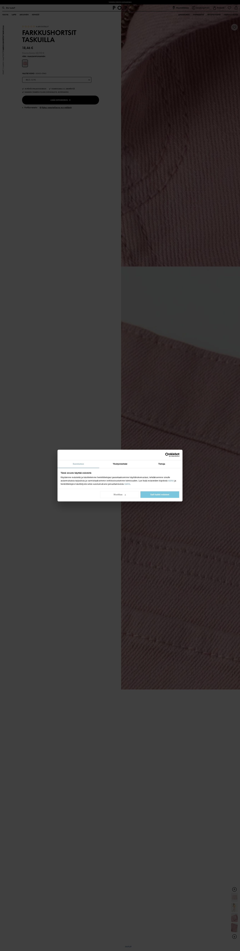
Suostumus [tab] (78, 464)
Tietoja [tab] (161, 464)
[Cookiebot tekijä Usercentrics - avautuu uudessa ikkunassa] (167, 455)
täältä (171, 480)
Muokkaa (118, 494)
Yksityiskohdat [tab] (120, 464)
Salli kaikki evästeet (159, 494)
